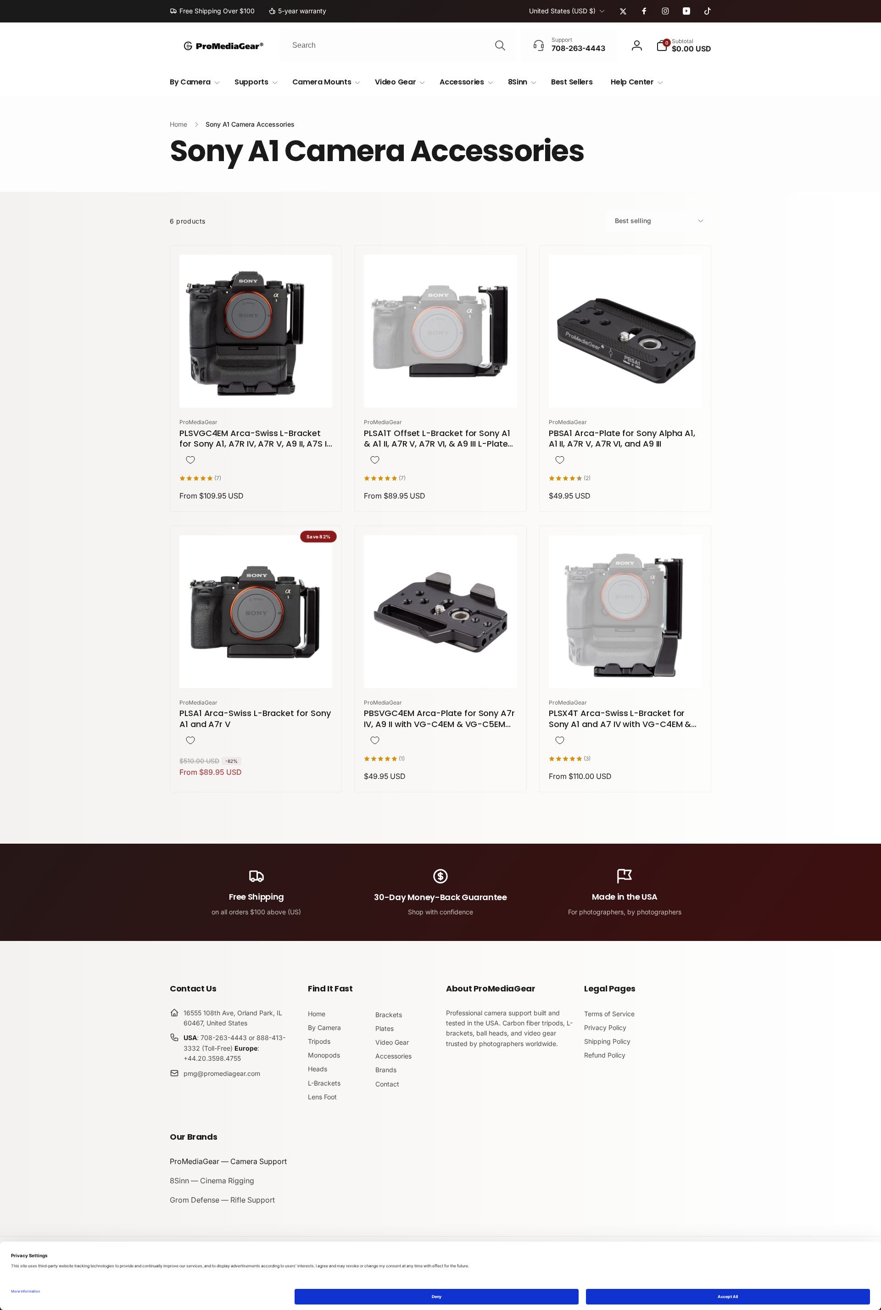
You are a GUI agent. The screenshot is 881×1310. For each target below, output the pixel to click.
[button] (683, 45)
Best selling (633, 220)
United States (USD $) (562, 11)
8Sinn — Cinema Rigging (212, 1180)
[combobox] (398, 45)
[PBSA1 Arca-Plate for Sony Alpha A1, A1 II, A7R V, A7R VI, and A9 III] (625, 391)
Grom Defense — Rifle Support (222, 1199)
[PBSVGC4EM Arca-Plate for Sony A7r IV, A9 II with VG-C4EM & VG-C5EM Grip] (441, 671)
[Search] (500, 45)
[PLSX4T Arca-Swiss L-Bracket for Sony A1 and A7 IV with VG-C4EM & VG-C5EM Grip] (625, 671)
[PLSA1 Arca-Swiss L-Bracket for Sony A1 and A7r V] (256, 671)
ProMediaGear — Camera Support (228, 1161)
